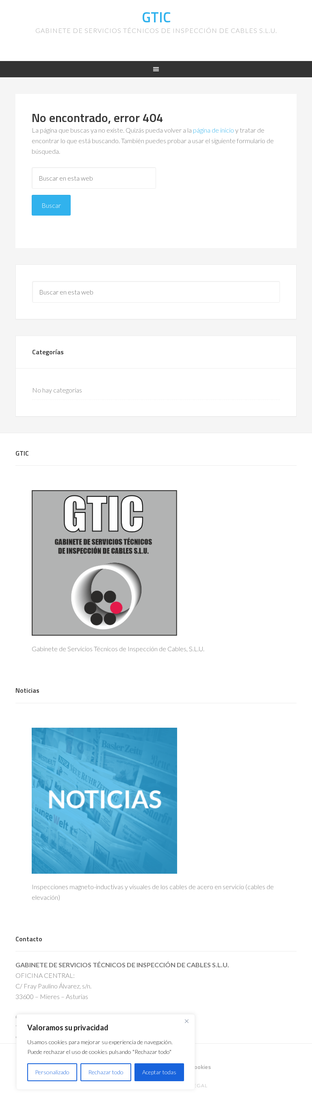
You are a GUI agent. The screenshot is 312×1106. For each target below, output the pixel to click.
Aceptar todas (159, 1072)
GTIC (156, 17)
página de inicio (213, 130)
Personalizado (52, 1072)
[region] (105, 1052)
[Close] (186, 1021)
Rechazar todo (106, 1072)
